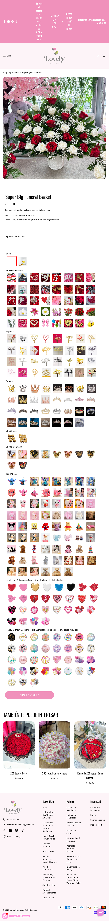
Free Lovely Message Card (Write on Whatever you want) (32, 219)
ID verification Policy (73, 868)
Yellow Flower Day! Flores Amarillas (49, 815)
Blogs (93, 815)
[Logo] (54, 56)
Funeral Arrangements (49, 891)
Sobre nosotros (97, 820)
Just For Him (49, 885)
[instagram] (8, 22)
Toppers (10, 331)
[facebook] (4, 22)
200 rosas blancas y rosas (54, 773)
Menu (9, 56)
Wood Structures (48, 868)
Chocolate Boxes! (14, 447)
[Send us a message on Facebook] (100, 912)
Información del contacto (73, 839)
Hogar (45, 807)
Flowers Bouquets (47, 845)
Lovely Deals (48, 898)
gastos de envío (15, 210)
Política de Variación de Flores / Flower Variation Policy (73, 879)
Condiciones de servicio (73, 824)
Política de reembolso (71, 808)
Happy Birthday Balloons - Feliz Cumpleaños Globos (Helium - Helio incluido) (42, 630)
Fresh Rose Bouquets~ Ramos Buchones (48, 827)
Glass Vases (48, 851)
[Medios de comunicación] (54, 128)
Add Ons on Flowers (15, 270)
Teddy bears (11, 474)
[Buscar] (98, 56)
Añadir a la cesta (29, 695)
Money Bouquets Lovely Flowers (50, 859)
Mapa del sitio (97, 825)
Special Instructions (15, 236)
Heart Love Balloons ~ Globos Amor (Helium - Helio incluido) (34, 580)
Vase (8, 253)
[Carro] (103, 56)
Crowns (9, 381)
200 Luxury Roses (19, 773)
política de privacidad (71, 816)
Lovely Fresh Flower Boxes (49, 837)
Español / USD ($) (13, 837)
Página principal (11, 73)
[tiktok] (16, 22)
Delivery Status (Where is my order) (73, 859)
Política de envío (71, 831)
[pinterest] (12, 22)
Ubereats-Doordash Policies (71, 849)
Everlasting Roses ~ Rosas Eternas (50, 877)
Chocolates (11, 431)
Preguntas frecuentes (95, 808)
